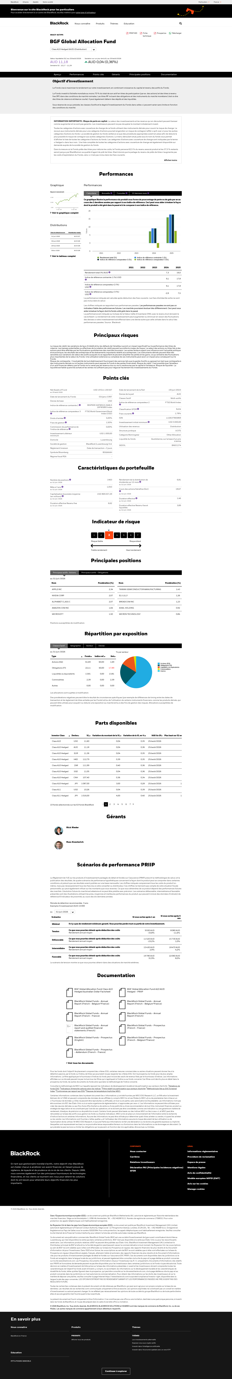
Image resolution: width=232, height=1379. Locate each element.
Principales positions (139, 75)
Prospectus (161, 33)
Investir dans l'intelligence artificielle (146, 1346)
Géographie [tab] (75, 646)
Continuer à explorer (116, 1371)
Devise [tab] (102, 646)
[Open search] (180, 23)
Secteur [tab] (89, 646)
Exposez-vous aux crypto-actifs (144, 1343)
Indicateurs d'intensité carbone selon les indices (80, 1089)
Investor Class (58, 736)
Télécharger (177, 33)
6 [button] (126, 804)
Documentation (169, 75)
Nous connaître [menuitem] (82, 24)
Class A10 (56, 741)
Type (54, 656)
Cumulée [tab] (121, 193)
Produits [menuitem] (100, 24)
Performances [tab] (93, 185)
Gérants (116, 75)
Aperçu (57, 75)
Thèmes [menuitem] (114, 24)
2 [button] (110, 804)
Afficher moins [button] (170, 160)
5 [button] (122, 804)
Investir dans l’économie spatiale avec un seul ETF (151, 1350)
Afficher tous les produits (80, 1340)
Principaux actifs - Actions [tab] (64, 573)
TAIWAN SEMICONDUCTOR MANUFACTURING (140, 589)
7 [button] (130, 804)
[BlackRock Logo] (26, 1155)
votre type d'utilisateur (85, 13)
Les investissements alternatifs (144, 1340)
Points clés (98, 75)
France (217, 2)
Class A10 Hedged (60, 747)
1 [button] (106, 804)
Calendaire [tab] (91, 193)
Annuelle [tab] (106, 193)
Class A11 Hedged (60, 796)
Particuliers (203, 2)
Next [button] (132, 804)
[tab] (65, 200)
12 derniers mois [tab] (139, 193)
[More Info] (111, 193)
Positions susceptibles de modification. (67, 623)
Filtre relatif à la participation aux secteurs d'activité (123, 1089)
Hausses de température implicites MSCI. (103, 1091)
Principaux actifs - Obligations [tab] (94, 573)
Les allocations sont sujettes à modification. (69, 693)
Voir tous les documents (80, 1063)
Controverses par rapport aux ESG (70, 1091)
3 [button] (114, 804)
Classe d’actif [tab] (59, 646)
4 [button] (118, 804)
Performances (77, 75)
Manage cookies (196, 1189)
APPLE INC (57, 589)
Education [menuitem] (129, 24)
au (51, 912)
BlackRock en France (19, 1336)
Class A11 (56, 790)
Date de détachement (58, 232)
